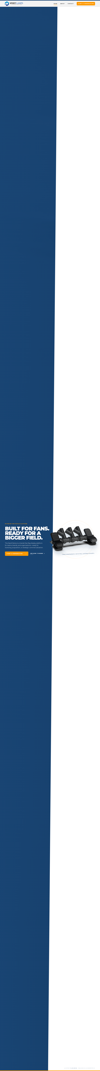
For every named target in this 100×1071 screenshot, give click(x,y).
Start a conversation (86, 3)
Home (55, 3)
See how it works (37, 553)
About (62, 3)
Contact (71, 3)
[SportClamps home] (14, 3)
